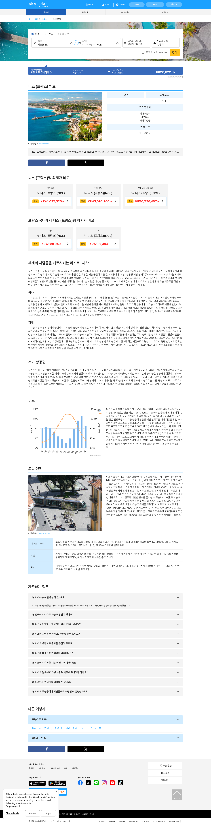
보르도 (84, 728)
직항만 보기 (156, 52)
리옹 (57, 728)
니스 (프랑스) (45, 728)
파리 (34, 728)
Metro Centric (44, 533)
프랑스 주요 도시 (40, 719)
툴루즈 (75, 728)
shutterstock (44, 144)
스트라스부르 (96, 728)
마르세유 (65, 728)
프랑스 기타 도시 (40, 737)
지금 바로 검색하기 (40, 72)
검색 (174, 52)
